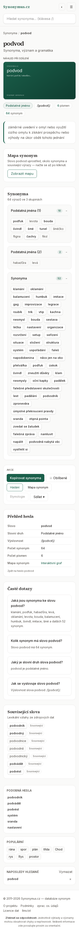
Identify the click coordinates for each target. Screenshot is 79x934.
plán (35, 849)
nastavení (34, 327)
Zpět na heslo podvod (20, 570)
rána (12, 849)
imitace (58, 296)
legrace (53, 304)
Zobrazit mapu (22, 174)
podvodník (50, 396)
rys (11, 856)
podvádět (16, 763)
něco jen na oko (51, 357)
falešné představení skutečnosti (36, 388)
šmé (31, 228)
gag (16, 304)
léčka (17, 327)
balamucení (21, 296)
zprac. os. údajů (47, 905)
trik (30, 312)
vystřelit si (20, 449)
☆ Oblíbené (58, 478)
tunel (43, 228)
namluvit (47, 434)
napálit (18, 441)
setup (36, 335)
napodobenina (23, 357)
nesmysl (19, 319)
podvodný (17, 733)
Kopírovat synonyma (25, 478)
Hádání (14, 487)
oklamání (36, 289)
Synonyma (10, 33)
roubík (17, 312)
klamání (18, 289)
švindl (17, 228)
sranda (18, 418)
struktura (52, 342)
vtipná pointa (38, 418)
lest (15, 396)
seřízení (52, 335)
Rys (21, 856)
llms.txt (26, 910)
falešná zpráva (24, 434)
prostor (34, 856)
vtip (41, 312)
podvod (12, 879)
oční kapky (40, 380)
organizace (55, 327)
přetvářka (20, 365)
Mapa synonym (38, 487)
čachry (31, 236)
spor (23, 849)
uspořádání (37, 350)
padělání (31, 396)
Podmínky (27, 905)
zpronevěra (21, 403)
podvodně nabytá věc (44, 441)
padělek (59, 380)
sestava (52, 319)
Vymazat (65, 872)
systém (18, 350)
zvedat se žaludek (26, 426)
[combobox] (39, 19)
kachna (55, 312)
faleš (55, 350)
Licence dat (11, 910)
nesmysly (20, 380)
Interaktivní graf (51, 563)
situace (18, 342)
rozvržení (19, 335)
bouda (48, 221)
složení (35, 342)
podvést (15, 771)
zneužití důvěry (38, 373)
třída (46, 849)
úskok (53, 365)
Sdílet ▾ (39, 497)
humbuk (41, 296)
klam (58, 373)
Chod (58, 849)
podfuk (18, 221)
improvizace (33, 304)
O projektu (10, 905)
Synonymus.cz (16, 6)
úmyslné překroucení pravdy (33, 411)
